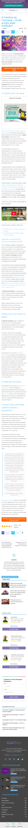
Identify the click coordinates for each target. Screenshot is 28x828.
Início (3, 14)
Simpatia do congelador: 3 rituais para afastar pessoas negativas (13, 710)
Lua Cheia (6, 394)
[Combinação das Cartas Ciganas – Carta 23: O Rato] (5, 787)
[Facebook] (5, 759)
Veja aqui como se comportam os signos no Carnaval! (20, 544)
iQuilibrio (5, 28)
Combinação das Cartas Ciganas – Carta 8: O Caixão (13, 715)
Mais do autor (6, 579)
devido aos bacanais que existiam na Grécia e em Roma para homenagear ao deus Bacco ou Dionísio (13, 187)
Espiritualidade (8, 14)
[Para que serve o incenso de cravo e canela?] (5, 601)
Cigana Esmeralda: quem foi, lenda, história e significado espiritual (18, 585)
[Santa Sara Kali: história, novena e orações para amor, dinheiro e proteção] (5, 592)
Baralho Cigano (14, 781)
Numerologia (13, 773)
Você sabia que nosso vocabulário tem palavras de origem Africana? (7, 545)
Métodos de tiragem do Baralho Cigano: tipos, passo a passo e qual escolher (13, 728)
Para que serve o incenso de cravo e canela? (16, 601)
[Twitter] (18, 759)
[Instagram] (9, 759)
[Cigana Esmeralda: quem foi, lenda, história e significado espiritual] (5, 585)
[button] (26, 10)
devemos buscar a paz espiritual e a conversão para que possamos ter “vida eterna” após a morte (13, 285)
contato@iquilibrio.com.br (16, 755)
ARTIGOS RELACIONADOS (9, 577)
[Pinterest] (14, 759)
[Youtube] (22, 759)
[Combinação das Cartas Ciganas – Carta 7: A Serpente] (5, 778)
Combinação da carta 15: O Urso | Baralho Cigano (14, 719)
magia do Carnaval (8, 500)
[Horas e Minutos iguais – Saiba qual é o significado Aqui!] (5, 771)
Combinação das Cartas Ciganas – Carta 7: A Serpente (13, 723)
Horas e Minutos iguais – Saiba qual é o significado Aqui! (18, 770)
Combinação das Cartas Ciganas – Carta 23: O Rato (18, 787)
